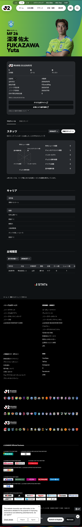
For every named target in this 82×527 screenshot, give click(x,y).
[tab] (11, 121)
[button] (70, 8)
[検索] (77, 8)
